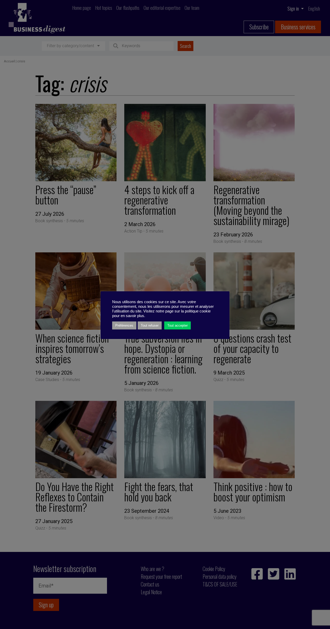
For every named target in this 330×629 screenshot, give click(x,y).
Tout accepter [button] (177, 325)
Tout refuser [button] (150, 325)
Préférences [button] (124, 325)
